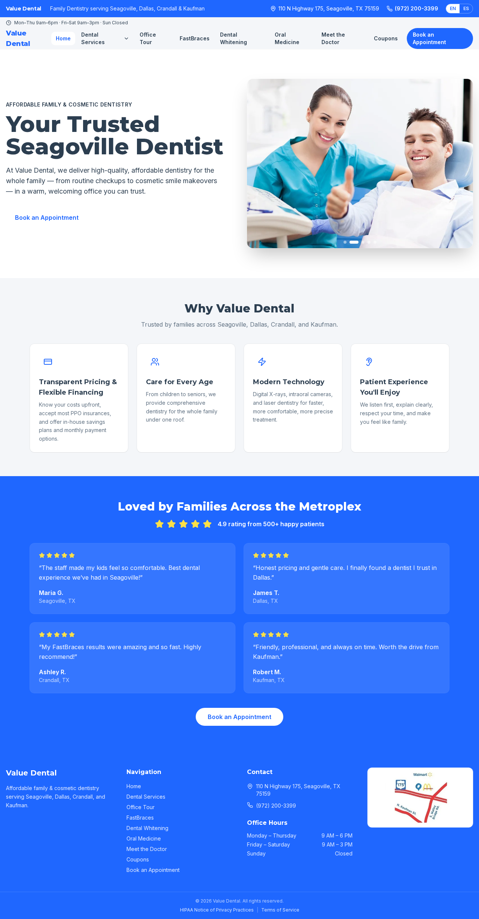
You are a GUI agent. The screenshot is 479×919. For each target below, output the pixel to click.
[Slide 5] (374, 242)
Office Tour (148, 38)
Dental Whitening (233, 38)
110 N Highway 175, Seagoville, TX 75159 (328, 8)
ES (466, 8)
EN (453, 8)
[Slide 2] (351, 242)
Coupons (386, 38)
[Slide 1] (345, 242)
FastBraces (195, 38)
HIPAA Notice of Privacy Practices (217, 910)
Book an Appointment (429, 38)
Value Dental (18, 38)
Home (63, 38)
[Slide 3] (360, 242)
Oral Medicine (287, 38)
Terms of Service (280, 910)
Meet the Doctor (333, 38)
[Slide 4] (368, 242)
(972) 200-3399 (416, 8)
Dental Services (93, 38)
